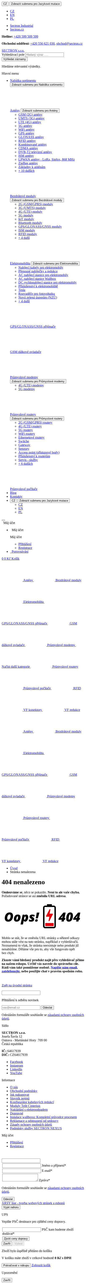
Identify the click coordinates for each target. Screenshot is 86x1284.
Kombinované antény (32, 144)
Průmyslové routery (23, 414)
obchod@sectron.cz (69, 43)
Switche (23, 441)
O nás (14, 1087)
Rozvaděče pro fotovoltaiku (36, 293)
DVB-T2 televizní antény (35, 152)
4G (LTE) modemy (31, 385)
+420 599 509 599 (26, 36)
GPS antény (26, 133)
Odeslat (47, 1007)
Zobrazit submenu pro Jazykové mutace (35, 3)
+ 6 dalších (25, 463)
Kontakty (16, 496)
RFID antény (27, 141)
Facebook (16, 1062)
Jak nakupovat (19, 1094)
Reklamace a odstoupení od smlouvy (34, 1121)
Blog (13, 492)
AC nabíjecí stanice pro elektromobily (43, 275)
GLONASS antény (31, 137)
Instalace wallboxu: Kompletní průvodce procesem (43, 1117)
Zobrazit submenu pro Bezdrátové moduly (37, 200)
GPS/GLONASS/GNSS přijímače (33, 326)
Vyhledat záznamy (14, 59)
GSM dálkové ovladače (25, 352)
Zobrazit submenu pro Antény (40, 110)
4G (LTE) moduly (30, 211)
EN (12, 15)
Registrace (25, 548)
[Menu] (3, 520)
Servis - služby (28, 460)
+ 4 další (24, 238)
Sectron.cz (17, 29)
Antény (15, 110)
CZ (5, 3)
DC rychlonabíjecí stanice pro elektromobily (47, 282)
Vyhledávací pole (13, 54)
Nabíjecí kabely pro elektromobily (40, 267)
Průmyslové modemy (24, 377)
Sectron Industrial (21, 25)
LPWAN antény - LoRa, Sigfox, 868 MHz (46, 159)
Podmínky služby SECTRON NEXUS (36, 1128)
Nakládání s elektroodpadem (29, 1109)
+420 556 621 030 (42, 43)
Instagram (16, 1065)
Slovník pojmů (19, 1098)
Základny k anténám (31, 167)
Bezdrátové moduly (23, 196)
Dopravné (16, 1113)
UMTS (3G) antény (31, 118)
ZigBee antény (28, 163)
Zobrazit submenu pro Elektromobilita (55, 263)
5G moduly (25, 215)
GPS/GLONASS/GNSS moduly (40, 226)
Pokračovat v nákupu (16, 1265)
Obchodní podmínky (23, 1091)
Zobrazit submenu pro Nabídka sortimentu (37, 84)
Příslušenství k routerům (34, 456)
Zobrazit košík (41, 1265)
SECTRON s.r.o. (13, 50)
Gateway (24, 445)
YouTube (16, 1073)
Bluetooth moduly (30, 223)
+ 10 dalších (26, 170)
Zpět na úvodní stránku (17, 985)
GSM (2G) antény (30, 114)
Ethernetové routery (31, 437)
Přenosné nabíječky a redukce (38, 271)
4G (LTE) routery (30, 426)
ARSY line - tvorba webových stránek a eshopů (33, 1203)
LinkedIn (16, 1069)
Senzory (23, 448)
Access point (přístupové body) (38, 452)
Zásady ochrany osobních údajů (31, 1124)
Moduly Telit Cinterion (25, 1106)
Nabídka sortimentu (23, 80)
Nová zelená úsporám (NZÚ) (37, 297)
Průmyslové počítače (23, 489)
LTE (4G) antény (29, 122)
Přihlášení (24, 544)
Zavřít (6, 1243)
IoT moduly (26, 219)
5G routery (25, 430)
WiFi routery (26, 433)
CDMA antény (28, 148)
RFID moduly (27, 234)
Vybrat (19, 1243)
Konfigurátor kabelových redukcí (32, 1102)
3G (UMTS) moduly (32, 208)
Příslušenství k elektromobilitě (38, 286)
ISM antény (26, 155)
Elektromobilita (20, 263)
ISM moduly (26, 230)
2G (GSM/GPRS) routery (35, 422)
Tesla (21, 290)
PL (12, 18)
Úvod (14, 868)
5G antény (25, 126)
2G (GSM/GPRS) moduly (35, 204)
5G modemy (26, 389)
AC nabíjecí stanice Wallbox (37, 278)
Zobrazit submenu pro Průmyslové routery (37, 418)
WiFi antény (26, 129)
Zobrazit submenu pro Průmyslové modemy (38, 381)
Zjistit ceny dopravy (16, 1238)
